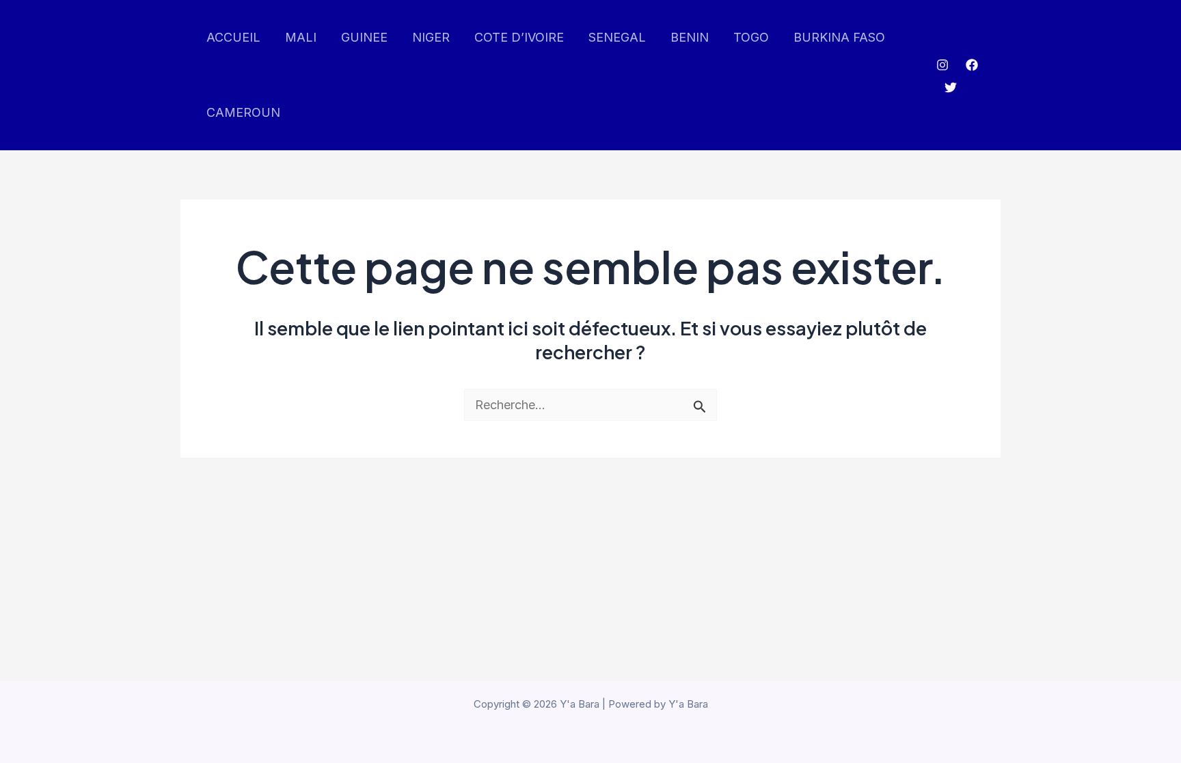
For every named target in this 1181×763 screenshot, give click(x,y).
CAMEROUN (243, 112)
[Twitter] (951, 87)
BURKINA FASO (839, 37)
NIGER (431, 37)
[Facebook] (972, 65)
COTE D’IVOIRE (519, 37)
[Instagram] (942, 65)
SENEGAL (617, 37)
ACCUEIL (233, 37)
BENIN (689, 37)
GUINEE (364, 37)
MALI (300, 37)
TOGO (751, 37)
